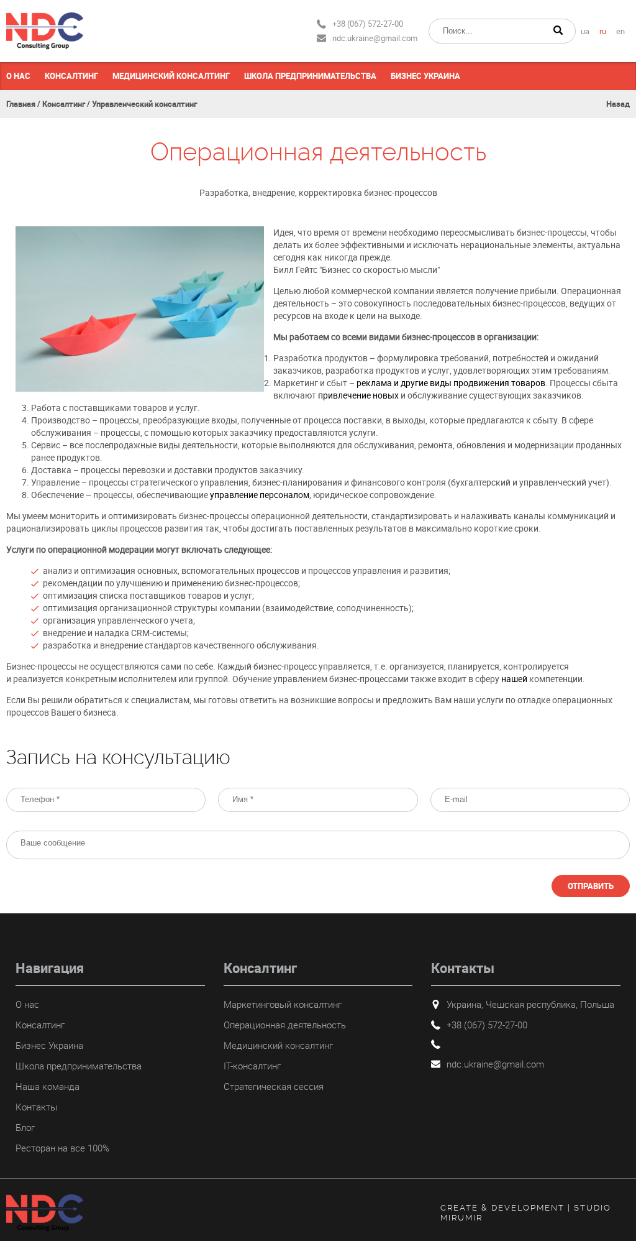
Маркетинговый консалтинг (283, 1004)
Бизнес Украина (425, 75)
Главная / (23, 103)
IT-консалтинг (252, 1065)
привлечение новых (358, 395)
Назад (618, 103)
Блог (25, 1127)
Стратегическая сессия (274, 1086)
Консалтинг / (66, 103)
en (620, 31)
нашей (515, 679)
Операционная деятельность (285, 1024)
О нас (18, 75)
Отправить (591, 886)
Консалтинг (71, 75)
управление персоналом (259, 495)
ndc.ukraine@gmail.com (374, 38)
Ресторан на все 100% (62, 1147)
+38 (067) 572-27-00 (367, 23)
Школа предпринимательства (310, 75)
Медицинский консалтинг (171, 75)
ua (585, 31)
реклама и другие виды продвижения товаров (451, 383)
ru (602, 31)
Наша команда (48, 1086)
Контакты (36, 1106)
